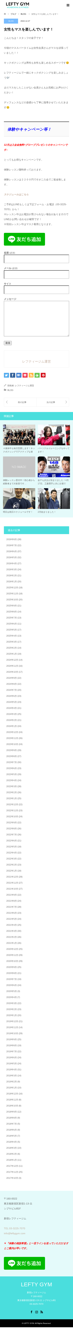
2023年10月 (12, 744)
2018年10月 (12, 1106)
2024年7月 (11, 690)
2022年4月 (11, 852)
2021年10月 (12, 889)
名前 (9, 252)
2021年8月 (11, 901)
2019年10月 (12, 1033)
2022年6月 (11, 840)
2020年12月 (12, 949)
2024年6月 (11, 696)
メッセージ (10, 299)
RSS (42, 1312)
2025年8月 (11, 611)
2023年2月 (11, 792)
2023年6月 (11, 768)
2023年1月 (11, 798)
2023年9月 (11, 750)
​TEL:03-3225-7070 (14, 1228)
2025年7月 (11, 617)
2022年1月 (11, 871)
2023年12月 (12, 732)
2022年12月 (12, 804)
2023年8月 (11, 756)
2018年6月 (11, 1130)
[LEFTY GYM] (17, 5)
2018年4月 (11, 1142)
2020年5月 (11, 991)
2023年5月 (11, 774)
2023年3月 (11, 786)
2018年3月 (11, 1148)
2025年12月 (12, 587)
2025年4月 (11, 636)
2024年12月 (12, 660)
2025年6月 (11, 624)
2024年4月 (11, 708)
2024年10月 (12, 672)
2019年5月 (11, 1063)
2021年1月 (11, 943)
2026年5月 (11, 557)
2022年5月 (11, 846)
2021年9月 (11, 895)
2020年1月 (11, 1015)
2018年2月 (11, 1154)
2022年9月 (11, 822)
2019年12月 (12, 1021)
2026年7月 (11, 545)
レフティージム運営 (24, 385)
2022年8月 (11, 828)
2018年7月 (11, 1124)
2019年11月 (12, 1027)
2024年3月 (11, 714)
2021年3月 (11, 931)
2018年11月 (12, 1099)
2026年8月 (11, 539)
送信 (7, 342)
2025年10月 (12, 599)
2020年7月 (11, 979)
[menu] (67, 5)
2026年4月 (11, 563)
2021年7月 (11, 907)
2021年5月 (11, 919)
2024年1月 (11, 726)
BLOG (11, 21)
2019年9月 (11, 1039)
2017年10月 (12, 1178)
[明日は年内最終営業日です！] (52, 402)
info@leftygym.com (14, 1233)
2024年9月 (11, 678)
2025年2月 (11, 648)
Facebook (31, 1312)
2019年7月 (11, 1051)
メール (11, 268)
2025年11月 (12, 593)
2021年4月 (11, 925)
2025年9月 (11, 605)
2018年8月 (11, 1118)
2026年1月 (11, 581)
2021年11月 (12, 883)
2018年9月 (11, 1112)
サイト (7, 283)
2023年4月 (11, 780)
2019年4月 (11, 1069)
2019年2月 (11, 1081)
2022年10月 (12, 816)
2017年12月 (12, 1166)
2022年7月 (11, 834)
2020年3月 (11, 1003)
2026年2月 (11, 575)
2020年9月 (11, 967)
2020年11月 (12, 955)
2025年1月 (11, 654)
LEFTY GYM (36, 1284)
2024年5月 (11, 702)
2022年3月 (11, 858)
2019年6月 (11, 1057)
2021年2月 (11, 937)
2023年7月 (11, 762)
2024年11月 (12, 666)
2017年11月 (12, 1172)
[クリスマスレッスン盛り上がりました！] (20, 402)
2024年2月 (11, 720)
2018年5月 (11, 1136)
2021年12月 (12, 877)
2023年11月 (12, 738)
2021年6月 (11, 913)
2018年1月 (11, 1160)
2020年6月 (11, 985)
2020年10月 (12, 961)
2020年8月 (11, 973)
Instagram (36, 1312)
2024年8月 (11, 684)
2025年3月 (11, 642)
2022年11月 (12, 810)
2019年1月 (11, 1087)
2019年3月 (11, 1075)
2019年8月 (11, 1045)
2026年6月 (11, 551)
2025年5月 (11, 630)
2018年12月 (12, 1093)
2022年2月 (11, 865)
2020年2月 (11, 1009)
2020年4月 (11, 997)
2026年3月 (11, 569)
